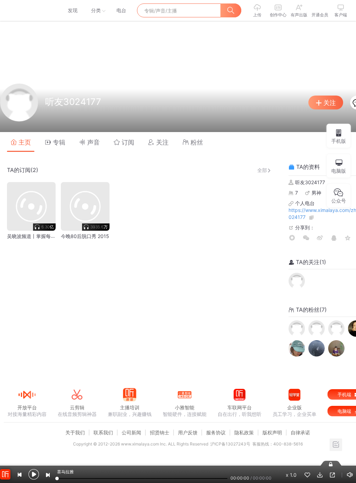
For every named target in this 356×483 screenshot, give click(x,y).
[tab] (20, 142)
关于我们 (75, 432)
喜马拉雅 (27, 10)
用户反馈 (187, 432)
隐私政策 (244, 432)
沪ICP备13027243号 (230, 444)
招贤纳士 (159, 432)
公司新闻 (131, 432)
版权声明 (272, 432)
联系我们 (103, 432)
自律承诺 (300, 432)
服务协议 (216, 432)
